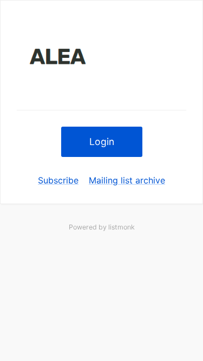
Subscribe (58, 180)
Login (101, 141)
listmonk (121, 227)
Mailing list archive (127, 180)
